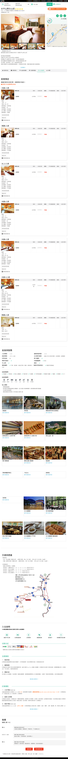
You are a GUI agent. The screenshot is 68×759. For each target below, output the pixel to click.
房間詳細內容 (7, 120)
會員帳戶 (66, 0)
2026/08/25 (40, 96)
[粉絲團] (61, 15)
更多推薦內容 (38, 749)
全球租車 (49, 0)
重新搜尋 (50, 4)
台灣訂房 (30, 0)
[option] (12, 402)
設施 (23, 70)
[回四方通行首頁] (2, 1)
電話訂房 (4, 117)
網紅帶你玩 (54, 0)
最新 (6, 70)
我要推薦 (29, 749)
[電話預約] (64, 15)
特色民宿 (43, 0)
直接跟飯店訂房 (36, 0)
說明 (42, 70)
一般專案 (17, 96)
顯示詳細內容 (6, 412)
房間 (15, 70)
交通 (33, 70)
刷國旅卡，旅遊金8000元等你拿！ (58, 8)
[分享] (57, 15)
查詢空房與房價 (5, 115)
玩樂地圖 (61, 0)
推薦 (49, 70)
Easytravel (36, 758)
